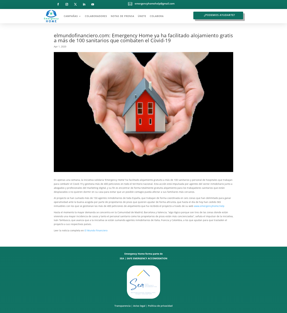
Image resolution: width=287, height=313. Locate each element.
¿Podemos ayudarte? (219, 15)
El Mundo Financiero (96, 230)
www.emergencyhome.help (209, 206)
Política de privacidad (160, 305)
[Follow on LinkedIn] (84, 4)
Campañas (71, 16)
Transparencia (122, 305)
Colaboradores (96, 16)
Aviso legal (139, 305)
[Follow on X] (75, 4)
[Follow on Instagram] (66, 4)
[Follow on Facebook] (58, 4)
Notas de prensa (122, 16)
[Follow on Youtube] (92, 4)
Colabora (157, 16)
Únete (142, 16)
